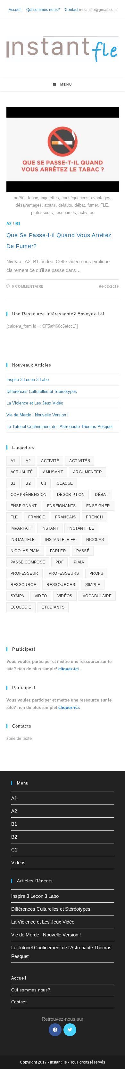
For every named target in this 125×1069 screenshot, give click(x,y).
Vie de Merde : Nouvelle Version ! (37, 415)
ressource (24, 584)
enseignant (24, 506)
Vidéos (18, 862)
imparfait (21, 528)
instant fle (81, 528)
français (65, 517)
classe (65, 483)
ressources (60, 584)
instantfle (23, 539)
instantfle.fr (60, 539)
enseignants (61, 506)
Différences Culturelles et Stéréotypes (41, 391)
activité (50, 461)
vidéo (41, 596)
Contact (71, 9)
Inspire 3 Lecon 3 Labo (27, 379)
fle (14, 517)
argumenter (87, 472)
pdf (59, 562)
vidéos (64, 596)
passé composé (28, 562)
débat (101, 494)
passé (82, 551)
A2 (9, 223)
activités (79, 461)
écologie (21, 607)
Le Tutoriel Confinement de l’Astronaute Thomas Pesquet (59, 426)
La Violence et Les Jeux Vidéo (34, 403)
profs (96, 573)
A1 (13, 461)
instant (49, 528)
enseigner (98, 506)
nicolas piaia (25, 551)
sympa (17, 596)
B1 (18, 223)
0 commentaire (28, 286)
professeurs (64, 573)
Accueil (15, 9)
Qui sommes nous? (43, 9)
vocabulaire (97, 596)
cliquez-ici (68, 668)
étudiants (53, 607)
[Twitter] (69, 1029)
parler (58, 551)
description (71, 494)
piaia (79, 562)
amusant (53, 472)
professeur (24, 573)
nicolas (95, 539)
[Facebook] (55, 1029)
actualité (22, 472)
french (94, 517)
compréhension (29, 494)
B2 (28, 483)
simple (92, 584)
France (36, 517)
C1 (43, 483)
